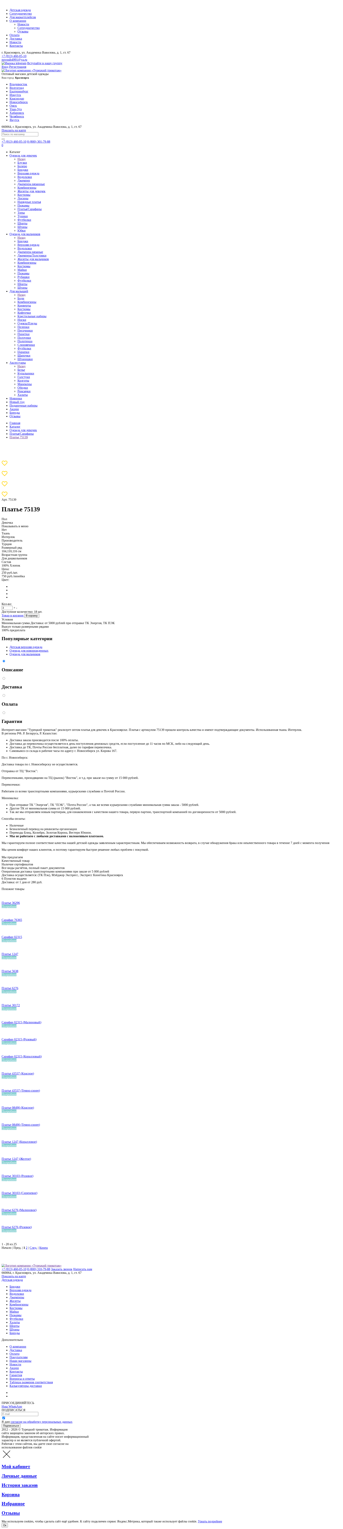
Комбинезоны (26, 187)
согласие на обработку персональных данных (41, 1421)
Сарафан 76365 (12, 920)
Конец (43, 1247)
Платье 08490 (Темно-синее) (21, 1124)
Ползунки (24, 337)
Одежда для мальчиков (25, 234)
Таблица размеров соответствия (31, 1382)
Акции (14, 409)
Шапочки (23, 355)
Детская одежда (20, 10)
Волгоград (17, 87)
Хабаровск (17, 113)
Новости (23, 24)
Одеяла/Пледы (27, 323)
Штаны (22, 227)
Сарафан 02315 (12, 937)
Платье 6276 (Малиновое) (19, 1210)
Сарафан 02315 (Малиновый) (21, 1022)
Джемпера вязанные (31, 184)
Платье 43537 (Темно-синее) (21, 1090)
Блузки (22, 162)
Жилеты (15, 1301)
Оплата (14, 35)
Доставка (16, 38)
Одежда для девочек (23, 155)
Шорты (22, 223)
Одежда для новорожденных (29, 650)
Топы (21, 212)
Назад (21, 159)
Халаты (22, 394)
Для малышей (19, 291)
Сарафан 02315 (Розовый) (19, 1039)
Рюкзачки (24, 391)
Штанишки (25, 359)
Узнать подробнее (210, 1521)
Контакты (16, 45)
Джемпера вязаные (30, 252)
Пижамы (23, 205)
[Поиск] (3, 139)
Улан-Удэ (16, 109)
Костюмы (23, 194)
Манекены (24, 384)
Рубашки (23, 277)
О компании (18, 20)
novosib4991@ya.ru (14, 59)
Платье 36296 (11, 903)
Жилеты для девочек (31, 191)
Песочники (25, 330)
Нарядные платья (29, 202)
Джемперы (17, 1297)
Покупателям (19, 1357)
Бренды (15, 412)
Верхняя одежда (28, 173)
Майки (22, 269)
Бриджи (22, 169)
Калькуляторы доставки (26, 1386)
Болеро (22, 166)
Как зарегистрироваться (26, 1392)
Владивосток (18, 84)
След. (33, 1247)
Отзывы (22, 31)
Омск (13, 105)
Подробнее (9, 906)
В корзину (32, 615)
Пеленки (23, 327)
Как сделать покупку (24, 1396)
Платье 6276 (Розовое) (17, 1227)
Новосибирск (19, 102)
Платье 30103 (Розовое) (17, 1176)
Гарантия (16, 1375)
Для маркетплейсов (23, 17)
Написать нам (82, 1269)
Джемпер (23, 180)
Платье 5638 (10, 971)
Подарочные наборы (24, 405)
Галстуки (23, 377)
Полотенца (24, 341)
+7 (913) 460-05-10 (14, 56)
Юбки (21, 230)
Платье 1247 (10, 954)
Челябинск (17, 116)
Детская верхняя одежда (26, 647)
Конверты (24, 305)
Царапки (23, 352)
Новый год (17, 402)
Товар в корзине (13, 615)
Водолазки (24, 177)
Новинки (16, 398)
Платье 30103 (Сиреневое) (19, 1193)
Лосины (22, 198)
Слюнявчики (26, 344)
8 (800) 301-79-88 (38, 141)
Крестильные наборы (31, 316)
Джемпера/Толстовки (31, 255)
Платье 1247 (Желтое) (16, 1158)
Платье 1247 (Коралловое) (19, 1141)
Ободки (22, 387)
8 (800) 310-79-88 (38, 1269)
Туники (22, 216)
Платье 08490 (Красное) (18, 1107)
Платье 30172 (11, 1005)
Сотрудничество (21, 13)
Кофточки (24, 312)
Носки (21, 319)
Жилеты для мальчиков (33, 259)
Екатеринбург (19, 91)
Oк (4, 1525)
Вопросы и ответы (22, 1378)
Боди (20, 298)
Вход (5, 66)
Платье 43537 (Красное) (18, 1073)
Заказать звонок (61, 1269)
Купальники (25, 373)
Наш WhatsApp (12, 1406)
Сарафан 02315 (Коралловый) (22, 1056)
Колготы (23, 380)
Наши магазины (20, 1361)
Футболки (24, 219)
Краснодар (17, 98)
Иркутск (15, 95)
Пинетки (23, 334)
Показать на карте (14, 130)
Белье (21, 369)
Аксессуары (18, 362)
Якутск (14, 120)
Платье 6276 (10, 988)
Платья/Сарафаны (29, 209)
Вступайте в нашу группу (44, 63)
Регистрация (17, 66)
